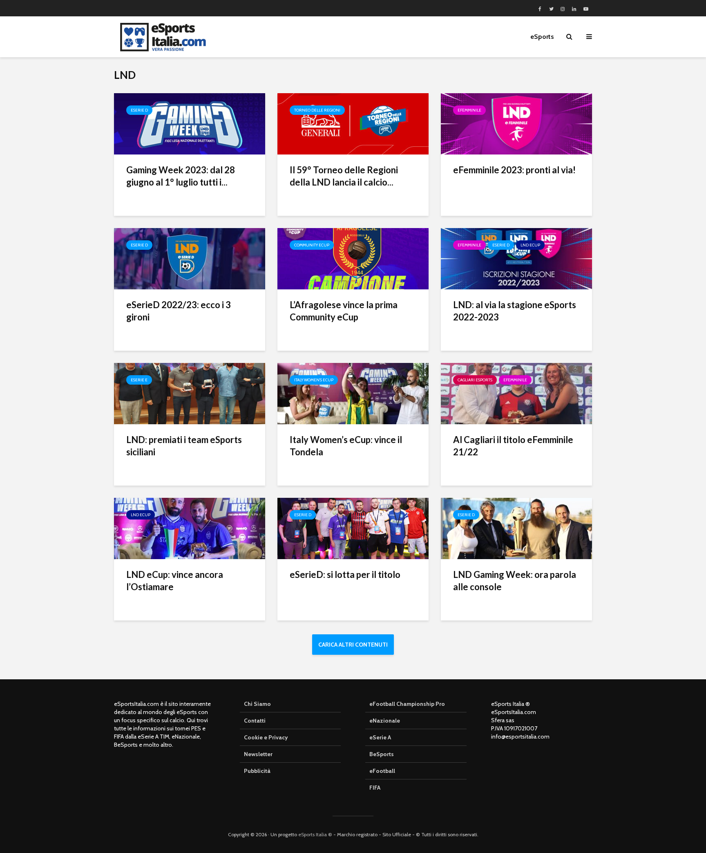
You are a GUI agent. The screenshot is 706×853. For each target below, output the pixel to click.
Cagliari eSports (475, 380)
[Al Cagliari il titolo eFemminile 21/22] (516, 393)
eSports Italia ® (315, 834)
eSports (542, 36)
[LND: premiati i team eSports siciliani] (189, 393)
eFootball (382, 771)
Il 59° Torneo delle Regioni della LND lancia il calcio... (344, 176)
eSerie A (380, 737)
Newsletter (258, 754)
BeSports (381, 754)
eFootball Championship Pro (407, 703)
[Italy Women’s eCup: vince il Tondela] (353, 393)
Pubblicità (257, 771)
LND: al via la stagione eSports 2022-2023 (514, 310)
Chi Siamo (257, 703)
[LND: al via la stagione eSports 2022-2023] (516, 258)
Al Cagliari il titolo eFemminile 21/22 (513, 445)
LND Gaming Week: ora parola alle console (514, 580)
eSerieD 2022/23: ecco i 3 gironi (178, 310)
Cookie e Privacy (266, 737)
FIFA (374, 787)
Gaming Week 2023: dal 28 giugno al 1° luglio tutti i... (180, 176)
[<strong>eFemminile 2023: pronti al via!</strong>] (516, 123)
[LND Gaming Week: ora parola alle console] (516, 528)
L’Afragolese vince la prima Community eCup (344, 310)
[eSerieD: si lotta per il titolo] (353, 528)
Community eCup (311, 245)
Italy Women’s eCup (313, 380)
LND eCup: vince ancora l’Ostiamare (174, 580)
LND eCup (530, 245)
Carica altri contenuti (353, 644)
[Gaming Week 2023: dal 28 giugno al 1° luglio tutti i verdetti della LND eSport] (189, 123)
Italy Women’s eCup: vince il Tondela (346, 445)
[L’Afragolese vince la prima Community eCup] (353, 258)
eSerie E (139, 380)
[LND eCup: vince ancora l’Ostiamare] (189, 528)
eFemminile (469, 110)
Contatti (255, 720)
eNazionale (384, 720)
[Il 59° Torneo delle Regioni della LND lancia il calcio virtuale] (353, 123)
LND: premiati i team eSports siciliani (184, 445)
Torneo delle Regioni (317, 110)
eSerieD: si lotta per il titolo (345, 574)
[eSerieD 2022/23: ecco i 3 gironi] (189, 258)
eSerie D (139, 110)
